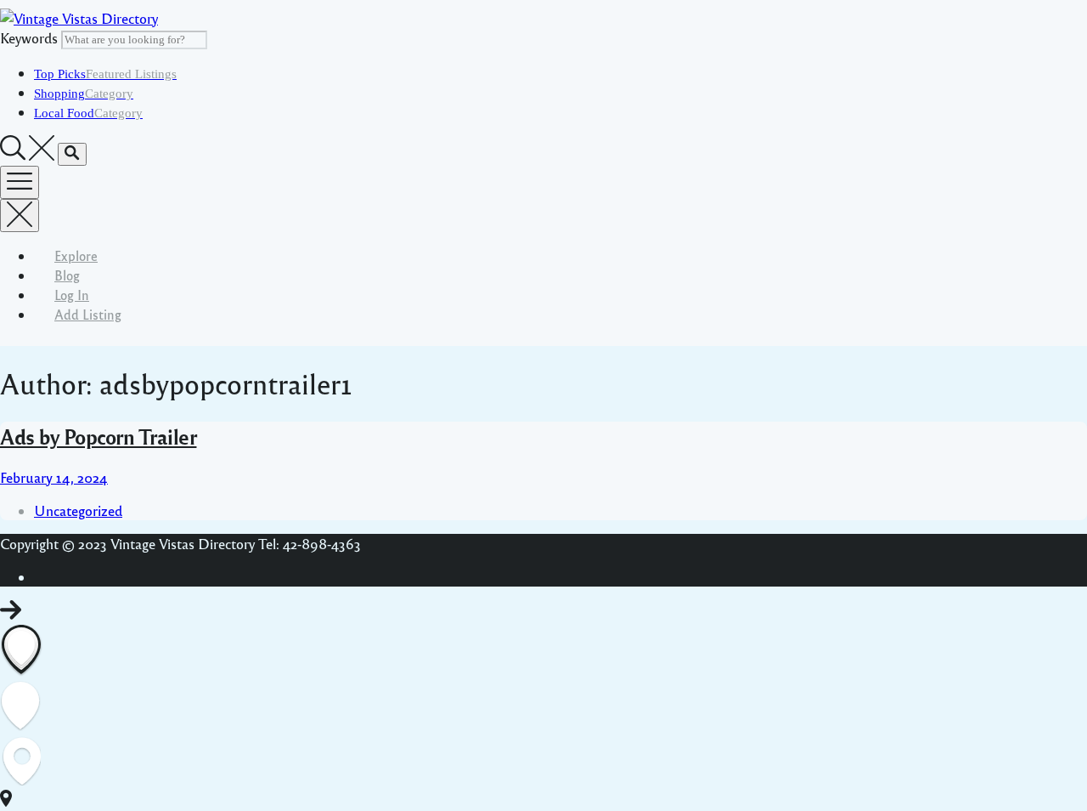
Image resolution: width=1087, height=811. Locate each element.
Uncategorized (78, 510)
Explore (76, 255)
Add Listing (87, 314)
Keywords (29, 38)
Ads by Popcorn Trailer (98, 436)
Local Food (88, 113)
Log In (71, 294)
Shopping (83, 93)
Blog (67, 275)
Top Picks (105, 74)
